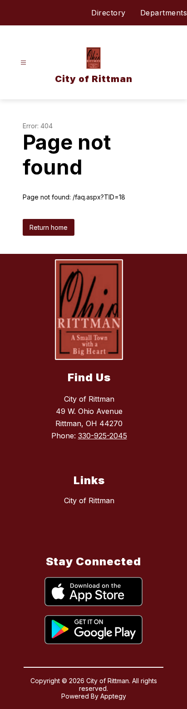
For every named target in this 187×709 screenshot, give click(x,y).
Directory (108, 12)
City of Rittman (89, 500)
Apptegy (113, 696)
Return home (49, 227)
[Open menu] (23, 63)
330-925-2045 (102, 435)
